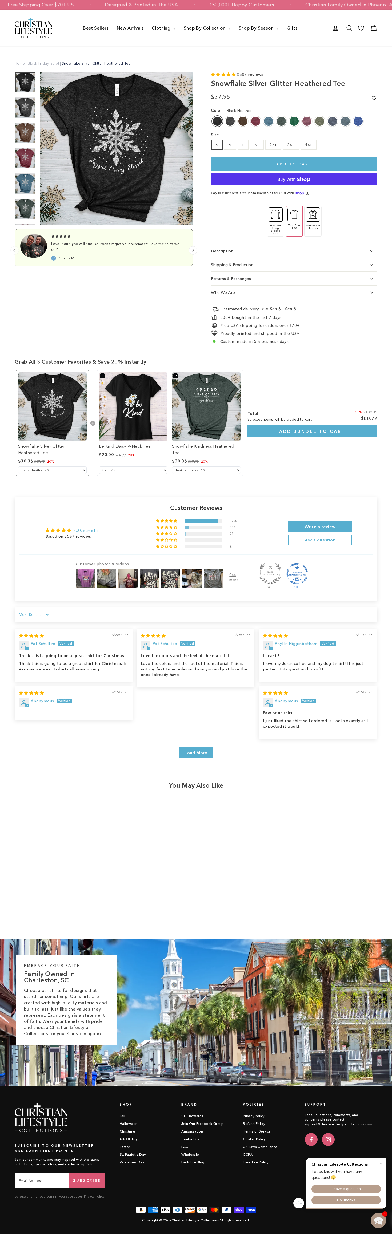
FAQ (185, 1147)
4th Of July (128, 1139)
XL (256, 144)
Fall (122, 1116)
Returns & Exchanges (231, 278)
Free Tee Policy (255, 1162)
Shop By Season (257, 28)
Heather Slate (345, 121)
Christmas (128, 1131)
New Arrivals (130, 28)
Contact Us (190, 1139)
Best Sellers (96, 28)
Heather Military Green (319, 121)
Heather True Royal (358, 121)
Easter (125, 1147)
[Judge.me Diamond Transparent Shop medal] (297, 573)
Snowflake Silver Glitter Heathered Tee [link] (41, 449)
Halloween (128, 1124)
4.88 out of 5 (86, 530)
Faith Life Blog (193, 1162)
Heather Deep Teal (268, 121)
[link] (52, 406)
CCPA (248, 1154)
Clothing (161, 28)
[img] (31, 635)
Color (231, 110)
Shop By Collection (205, 28)
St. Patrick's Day (133, 1154)
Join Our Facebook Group (202, 1124)
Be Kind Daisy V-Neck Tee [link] (125, 446)
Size (215, 134)
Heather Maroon (307, 121)
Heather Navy (332, 121)
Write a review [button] (320, 526)
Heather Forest (281, 121)
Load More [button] (196, 752)
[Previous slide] (14, 250)
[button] (224, 74)
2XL (273, 144)
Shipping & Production (232, 264)
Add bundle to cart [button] (312, 431)
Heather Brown (243, 121)
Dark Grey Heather (230, 121)
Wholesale (190, 1154)
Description (222, 250)
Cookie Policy (254, 1139)
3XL (291, 144)
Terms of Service (257, 1131)
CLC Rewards (192, 1116)
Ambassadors (192, 1131)
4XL (308, 144)
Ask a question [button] (320, 540)
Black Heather (217, 121)
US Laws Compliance (260, 1147)
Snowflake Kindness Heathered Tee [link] (203, 449)
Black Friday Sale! (43, 63)
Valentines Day (132, 1162)
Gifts (292, 28)
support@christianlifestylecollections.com (338, 1124)
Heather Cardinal (255, 121)
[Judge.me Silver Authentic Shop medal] (270, 573)
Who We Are (223, 292)
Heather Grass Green (294, 121)
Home (20, 63)
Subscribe (87, 1180)
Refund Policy (254, 1124)
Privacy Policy (94, 1196)
